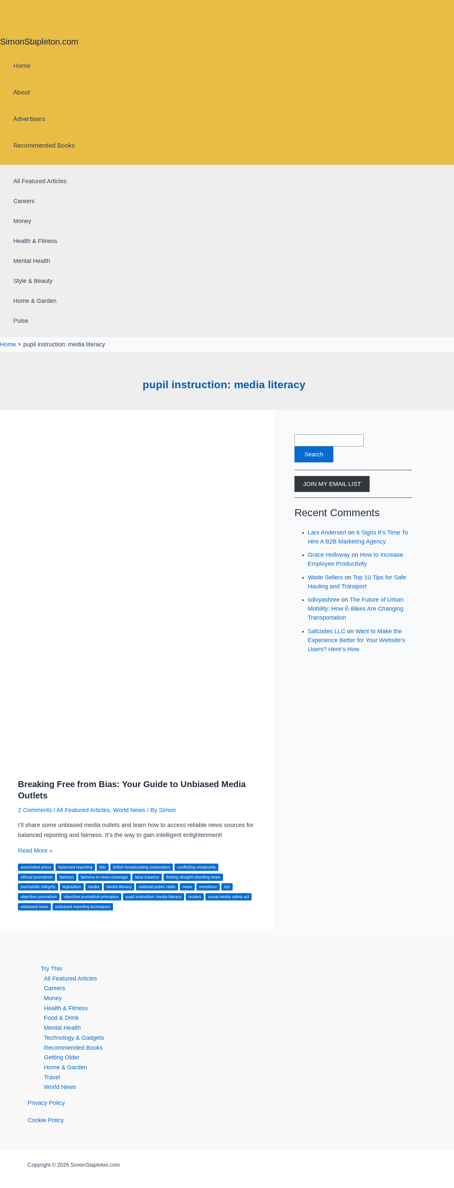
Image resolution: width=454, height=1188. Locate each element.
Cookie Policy (46, 1120)
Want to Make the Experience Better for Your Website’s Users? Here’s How (356, 640)
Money (22, 221)
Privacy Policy (46, 1103)
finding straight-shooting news (193, 877)
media (93, 887)
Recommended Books (44, 145)
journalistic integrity (38, 887)
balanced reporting (75, 867)
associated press (36, 867)
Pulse (20, 320)
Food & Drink (61, 1017)
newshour (208, 887)
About (21, 92)
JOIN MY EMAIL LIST (332, 484)
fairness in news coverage (104, 877)
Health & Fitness (35, 241)
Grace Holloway (329, 554)
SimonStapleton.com (39, 42)
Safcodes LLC (326, 631)
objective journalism (39, 896)
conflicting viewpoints (196, 867)
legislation (71, 887)
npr (227, 887)
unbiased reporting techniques (82, 906)
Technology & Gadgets (74, 1037)
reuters (194, 896)
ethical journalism (37, 877)
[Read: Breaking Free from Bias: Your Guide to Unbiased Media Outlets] (137, 766)
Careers (24, 201)
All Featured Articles (39, 181)
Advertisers (29, 119)
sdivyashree (324, 599)
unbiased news (34, 906)
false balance (147, 877)
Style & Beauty (33, 281)
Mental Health (31, 261)
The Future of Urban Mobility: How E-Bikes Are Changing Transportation (355, 608)
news (187, 887)
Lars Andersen (327, 532)
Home (21, 65)
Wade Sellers (325, 577)
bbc (102, 867)
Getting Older (61, 1057)
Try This (51, 968)
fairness (66, 877)
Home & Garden (35, 300)
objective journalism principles (91, 896)
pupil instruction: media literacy (153, 896)
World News (129, 810)
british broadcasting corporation (141, 867)
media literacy (119, 887)
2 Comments (35, 810)
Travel (52, 1077)
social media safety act (228, 896)
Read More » (35, 850)
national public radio (157, 887)
